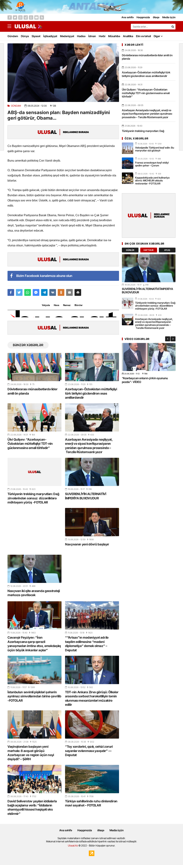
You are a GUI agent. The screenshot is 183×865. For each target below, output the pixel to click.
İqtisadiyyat (50, 36)
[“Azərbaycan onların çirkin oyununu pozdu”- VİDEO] (148, 357)
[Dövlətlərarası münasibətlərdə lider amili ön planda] (34, 367)
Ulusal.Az (73, 845)
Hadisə (81, 36)
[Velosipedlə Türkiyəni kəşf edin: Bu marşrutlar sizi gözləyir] (127, 148)
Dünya (25, 36)
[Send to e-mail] (69, 292)
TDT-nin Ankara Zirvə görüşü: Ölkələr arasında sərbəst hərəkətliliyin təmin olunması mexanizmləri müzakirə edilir (91, 698)
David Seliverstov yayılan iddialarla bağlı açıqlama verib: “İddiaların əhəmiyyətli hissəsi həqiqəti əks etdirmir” (32, 807)
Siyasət (36, 36)
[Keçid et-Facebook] (10, 17)
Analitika (128, 36)
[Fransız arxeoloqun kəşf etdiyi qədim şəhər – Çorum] (127, 163)
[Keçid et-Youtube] (36, 17)
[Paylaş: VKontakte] (52, 292)
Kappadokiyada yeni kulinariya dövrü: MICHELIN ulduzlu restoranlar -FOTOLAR (152, 180)
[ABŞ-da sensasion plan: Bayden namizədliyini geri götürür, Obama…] (63, 72)
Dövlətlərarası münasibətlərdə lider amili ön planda (33, 391)
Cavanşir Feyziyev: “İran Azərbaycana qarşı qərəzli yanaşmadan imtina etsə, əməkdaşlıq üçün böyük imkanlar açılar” (34, 644)
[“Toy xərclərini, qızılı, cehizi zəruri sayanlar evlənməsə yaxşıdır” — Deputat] (92, 724)
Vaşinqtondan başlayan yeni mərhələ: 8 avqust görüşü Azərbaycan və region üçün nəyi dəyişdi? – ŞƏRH (31, 753)
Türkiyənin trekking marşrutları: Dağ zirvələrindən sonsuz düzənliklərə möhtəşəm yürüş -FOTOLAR (33, 498)
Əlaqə (100, 830)
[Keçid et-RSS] (42, 17)
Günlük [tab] (130, 250)
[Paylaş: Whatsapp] (27, 292)
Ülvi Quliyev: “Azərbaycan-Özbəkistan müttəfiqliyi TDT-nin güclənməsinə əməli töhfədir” (30, 444)
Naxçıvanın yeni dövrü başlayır (87, 544)
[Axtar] (172, 26)
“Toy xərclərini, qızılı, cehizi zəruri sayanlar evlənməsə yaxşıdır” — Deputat (89, 751)
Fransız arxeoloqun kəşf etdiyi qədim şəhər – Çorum (152, 164)
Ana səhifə (65, 830)
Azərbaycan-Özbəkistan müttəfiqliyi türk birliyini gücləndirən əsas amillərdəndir (91, 393)
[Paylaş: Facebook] (11, 292)
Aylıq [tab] (167, 250)
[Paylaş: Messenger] (36, 292)
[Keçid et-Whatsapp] (31, 17)
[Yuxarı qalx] (173, 855)
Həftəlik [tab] (149, 250)
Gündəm (13, 36)
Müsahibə (114, 36)
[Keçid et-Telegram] (26, 17)
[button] (78, 292)
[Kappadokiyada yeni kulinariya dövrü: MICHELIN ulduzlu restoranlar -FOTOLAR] (127, 178)
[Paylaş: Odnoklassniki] (61, 292)
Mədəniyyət (67, 36)
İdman (92, 36)
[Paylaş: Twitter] (19, 292)
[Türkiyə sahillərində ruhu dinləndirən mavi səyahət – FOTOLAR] (92, 779)
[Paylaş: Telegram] (44, 292)
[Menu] (11, 26)
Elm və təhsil (143, 36)
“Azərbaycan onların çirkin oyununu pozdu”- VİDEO (145, 380)
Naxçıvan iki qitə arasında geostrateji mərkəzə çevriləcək (34, 593)
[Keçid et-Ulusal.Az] (25, 26)
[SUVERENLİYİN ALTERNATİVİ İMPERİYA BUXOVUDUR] (92, 472)
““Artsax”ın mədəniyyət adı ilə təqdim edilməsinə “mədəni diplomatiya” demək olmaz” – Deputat (86, 644)
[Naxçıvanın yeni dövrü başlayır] (92, 522)
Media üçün (117, 830)
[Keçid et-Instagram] (20, 17)
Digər (157, 36)
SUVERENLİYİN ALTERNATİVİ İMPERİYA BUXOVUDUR (85, 496)
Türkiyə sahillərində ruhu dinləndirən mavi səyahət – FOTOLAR (91, 803)
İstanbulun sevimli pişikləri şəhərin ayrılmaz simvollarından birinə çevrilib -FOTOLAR (34, 696)
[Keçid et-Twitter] (15, 17)
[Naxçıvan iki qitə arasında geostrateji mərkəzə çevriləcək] (34, 569)
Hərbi (102, 36)
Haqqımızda (84, 830)
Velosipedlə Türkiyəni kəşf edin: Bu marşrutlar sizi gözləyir (154, 149)
